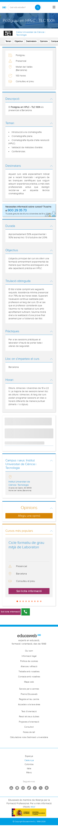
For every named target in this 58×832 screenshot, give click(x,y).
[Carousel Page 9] (40, 601)
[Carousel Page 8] (38, 601)
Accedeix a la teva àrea (29, 704)
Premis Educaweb (29, 694)
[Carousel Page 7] (35, 601)
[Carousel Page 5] (29, 601)
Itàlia (29, 768)
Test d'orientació (29, 711)
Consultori (29, 727)
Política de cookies (29, 661)
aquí (33, 806)
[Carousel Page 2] (20, 601)
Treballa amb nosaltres (29, 671)
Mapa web (29, 682)
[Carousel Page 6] (32, 601)
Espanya (29, 756)
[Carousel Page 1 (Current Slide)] (17, 601)
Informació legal (29, 656)
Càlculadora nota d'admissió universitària (29, 737)
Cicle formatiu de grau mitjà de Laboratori (26, 545)
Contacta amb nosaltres (29, 676)
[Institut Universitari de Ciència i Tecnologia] (8, 33)
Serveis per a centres (29, 689)
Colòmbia (29, 764)
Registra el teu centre (29, 699)
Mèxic (29, 772)
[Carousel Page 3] (23, 601)
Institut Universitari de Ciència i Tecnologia (30, 33)
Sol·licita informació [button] (29, 591)
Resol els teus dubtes (29, 716)
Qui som (29, 651)
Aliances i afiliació (29, 666)
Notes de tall (29, 732)
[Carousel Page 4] (26, 601)
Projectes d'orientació (29, 722)
